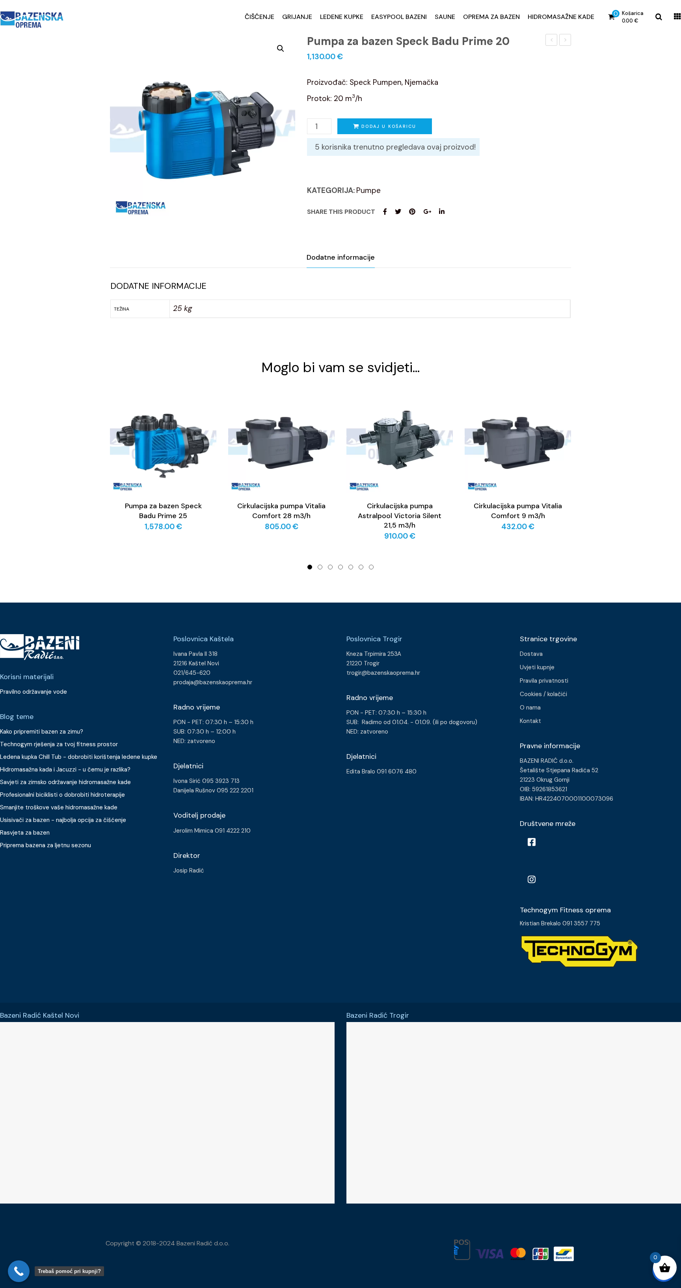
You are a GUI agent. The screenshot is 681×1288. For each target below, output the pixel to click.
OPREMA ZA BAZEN (491, 17)
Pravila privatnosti (544, 681)
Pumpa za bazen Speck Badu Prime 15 (551, 41)
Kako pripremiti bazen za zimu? (42, 732)
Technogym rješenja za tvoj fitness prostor (59, 744)
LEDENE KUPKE (341, 17)
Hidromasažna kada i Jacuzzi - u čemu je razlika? (65, 769)
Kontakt (530, 721)
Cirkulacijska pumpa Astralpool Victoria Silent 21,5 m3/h (399, 515)
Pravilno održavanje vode (33, 692)
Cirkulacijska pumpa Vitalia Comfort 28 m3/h (281, 510)
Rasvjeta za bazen (25, 833)
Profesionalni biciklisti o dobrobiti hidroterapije (62, 795)
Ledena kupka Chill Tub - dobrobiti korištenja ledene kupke (78, 757)
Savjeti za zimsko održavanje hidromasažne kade (65, 782)
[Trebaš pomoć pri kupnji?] (19, 1271)
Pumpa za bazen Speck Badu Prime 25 (565, 41)
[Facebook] (385, 211)
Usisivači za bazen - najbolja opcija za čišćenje (63, 820)
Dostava (531, 654)
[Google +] (427, 211)
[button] (281, 48)
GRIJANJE (297, 17)
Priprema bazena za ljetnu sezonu (45, 845)
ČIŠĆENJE (259, 17)
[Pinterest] (412, 211)
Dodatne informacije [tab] (341, 257)
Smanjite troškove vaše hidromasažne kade (58, 807)
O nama (530, 707)
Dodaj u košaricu (388, 126)
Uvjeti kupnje (537, 667)
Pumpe (368, 190)
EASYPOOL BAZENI (399, 17)
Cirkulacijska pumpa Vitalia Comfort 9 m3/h (518, 510)
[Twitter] (398, 211)
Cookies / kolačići (543, 694)
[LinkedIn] (442, 211)
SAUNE (445, 17)
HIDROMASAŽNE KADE (561, 17)
